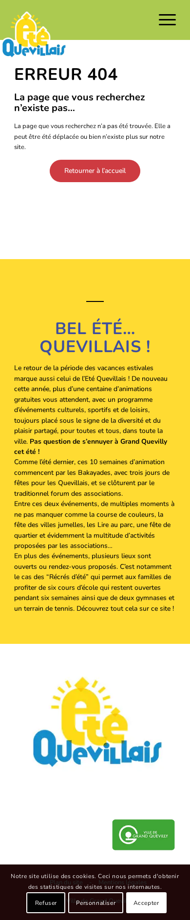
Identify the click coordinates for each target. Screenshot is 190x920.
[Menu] (162, 19)
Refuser (46, 903)
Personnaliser (96, 903)
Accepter (146, 903)
